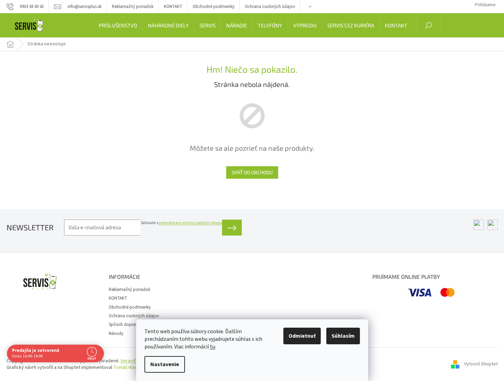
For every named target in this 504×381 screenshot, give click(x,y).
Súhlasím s (181, 222)
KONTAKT (173, 6)
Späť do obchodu (252, 172)
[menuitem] (118, 25)
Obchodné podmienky (214, 6)
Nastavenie (164, 364)
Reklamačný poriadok (132, 6)
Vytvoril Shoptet (481, 364)
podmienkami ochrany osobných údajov (190, 222)
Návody (116, 333)
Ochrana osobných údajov (270, 6)
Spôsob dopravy (124, 324)
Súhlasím (343, 336)
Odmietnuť (302, 336)
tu (212, 347)
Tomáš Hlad (125, 367)
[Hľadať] (428, 25)
